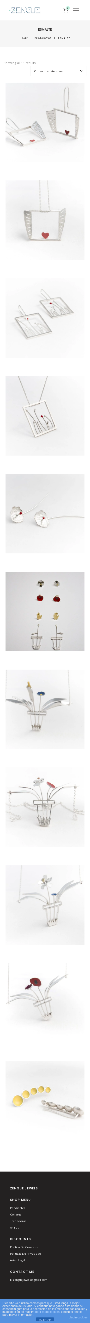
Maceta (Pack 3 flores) (45, 612)
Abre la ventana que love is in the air (45, 221)
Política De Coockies (24, 1247)
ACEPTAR (45, 1319)
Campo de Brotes (45, 318)
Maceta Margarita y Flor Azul (45, 905)
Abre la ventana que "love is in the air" (45, 123)
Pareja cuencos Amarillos (45, 1101)
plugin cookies (78, 1317)
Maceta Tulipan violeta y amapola (45, 1003)
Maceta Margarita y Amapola (45, 808)
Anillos (14, 1227)
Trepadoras (18, 1221)
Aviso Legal (17, 1260)
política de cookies (47, 1312)
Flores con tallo (45, 514)
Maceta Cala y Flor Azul (45, 710)
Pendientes (17, 1208)
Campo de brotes (45, 416)
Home (24, 38)
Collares (15, 1214)
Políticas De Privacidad (25, 1253)
